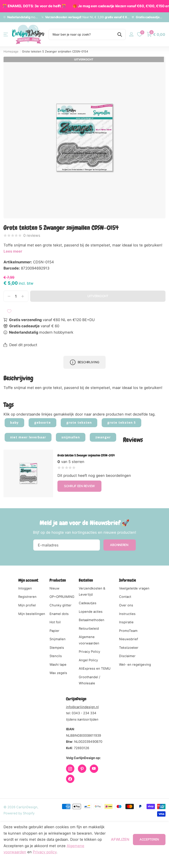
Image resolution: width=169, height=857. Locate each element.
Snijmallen (58, 639)
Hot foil (55, 622)
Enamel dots (59, 614)
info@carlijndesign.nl (82, 707)
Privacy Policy (89, 652)
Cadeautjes (87, 603)
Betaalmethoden (91, 620)
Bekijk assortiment (6, 34)
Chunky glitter (61, 605)
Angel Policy (88, 660)
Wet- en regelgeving (135, 665)
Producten (58, 580)
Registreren (27, 597)
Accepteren (149, 839)
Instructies (127, 614)
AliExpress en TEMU (94, 669)
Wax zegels (58, 673)
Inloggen (25, 588)
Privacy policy (44, 852)
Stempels (57, 648)
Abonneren (119, 545)
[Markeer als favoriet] (9, 311)
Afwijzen (120, 839)
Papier (54, 631)
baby (14, 422)
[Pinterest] (82, 769)
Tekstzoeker (128, 648)
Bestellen (86, 580)
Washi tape (58, 665)
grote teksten (79, 422)
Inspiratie (126, 622)
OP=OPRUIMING (62, 597)
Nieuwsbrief (128, 639)
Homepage (11, 51)
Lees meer (13, 251)
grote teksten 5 (121, 422)
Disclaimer (127, 656)
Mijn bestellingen (31, 614)
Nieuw (54, 588)
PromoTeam (128, 631)
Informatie (127, 580)
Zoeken (120, 34)
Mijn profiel (27, 605)
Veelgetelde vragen (134, 588)
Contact (125, 597)
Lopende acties (91, 612)
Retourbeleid (89, 629)
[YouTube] (94, 769)
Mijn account (28, 580)
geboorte (42, 422)
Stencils (56, 656)
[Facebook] (70, 779)
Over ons (126, 605)
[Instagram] (70, 769)
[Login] (131, 34)
